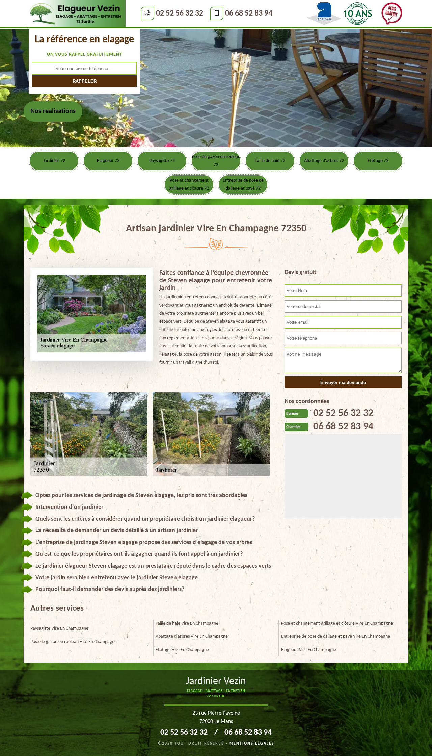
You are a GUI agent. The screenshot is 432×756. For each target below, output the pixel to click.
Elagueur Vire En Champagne (308, 649)
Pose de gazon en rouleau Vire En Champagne (73, 641)
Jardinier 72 (54, 160)
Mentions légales (252, 743)
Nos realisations (53, 111)
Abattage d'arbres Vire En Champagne (192, 636)
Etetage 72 (378, 160)
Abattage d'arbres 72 (324, 160)
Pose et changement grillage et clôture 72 (189, 184)
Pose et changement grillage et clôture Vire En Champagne (337, 623)
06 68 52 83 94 (248, 13)
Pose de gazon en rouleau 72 (216, 160)
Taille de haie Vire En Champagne (187, 623)
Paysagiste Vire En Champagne (59, 628)
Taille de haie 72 (270, 160)
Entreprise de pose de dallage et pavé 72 (243, 184)
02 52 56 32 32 (179, 13)
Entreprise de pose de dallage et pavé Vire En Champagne (335, 636)
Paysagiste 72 (162, 160)
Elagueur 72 (108, 160)
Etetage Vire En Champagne (182, 649)
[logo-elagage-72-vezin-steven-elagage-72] (75, 14)
